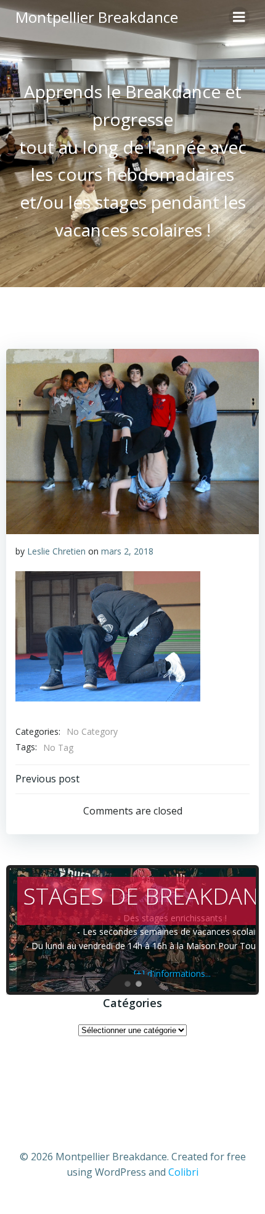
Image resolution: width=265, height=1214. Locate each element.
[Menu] (239, 17)
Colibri (183, 1172)
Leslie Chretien (56, 551)
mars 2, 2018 (127, 551)
